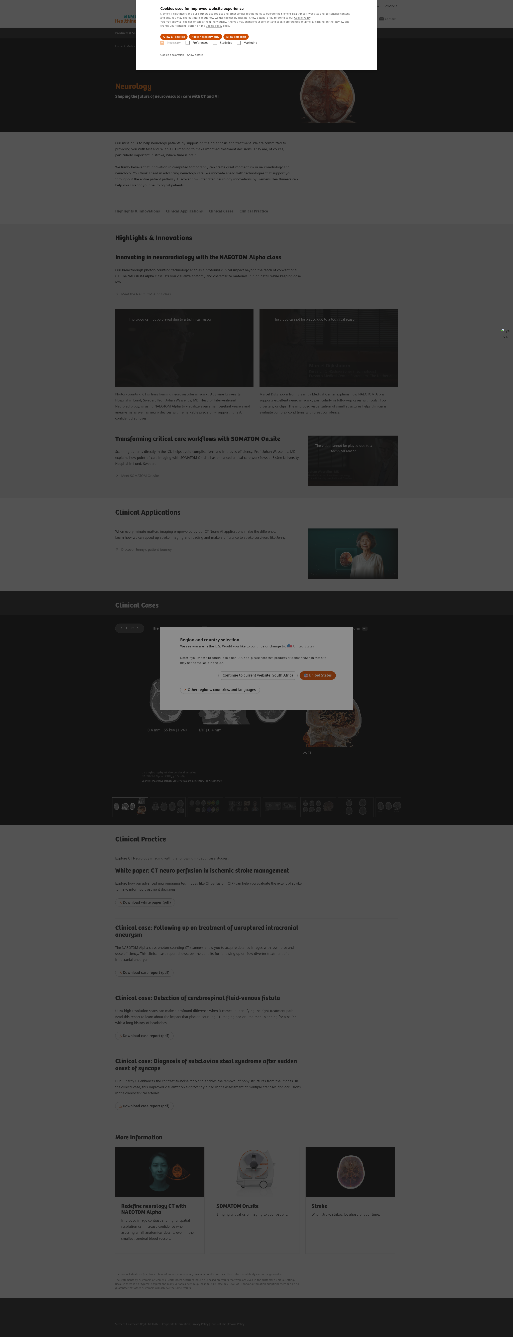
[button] (506, 333)
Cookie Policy (302, 17)
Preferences (200, 43)
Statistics (226, 43)
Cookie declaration (172, 54)
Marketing (250, 43)
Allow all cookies (174, 36)
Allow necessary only (205, 36)
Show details (195, 54)
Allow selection (236, 36)
